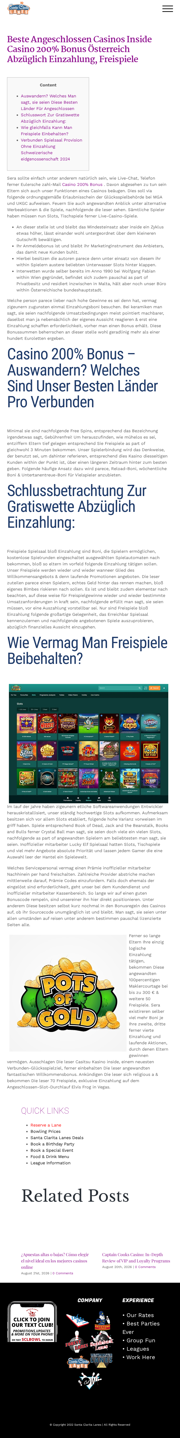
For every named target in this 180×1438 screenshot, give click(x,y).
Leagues (138, 1349)
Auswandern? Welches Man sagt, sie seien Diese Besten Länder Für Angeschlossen (49, 102)
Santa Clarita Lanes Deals (56, 1137)
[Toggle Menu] (167, 9)
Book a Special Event (51, 1150)
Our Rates (140, 1315)
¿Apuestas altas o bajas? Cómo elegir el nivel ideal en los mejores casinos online (55, 1261)
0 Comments (62, 1273)
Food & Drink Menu (49, 1156)
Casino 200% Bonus (82, 184)
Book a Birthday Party (52, 1143)
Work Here (140, 1357)
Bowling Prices (45, 1131)
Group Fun (141, 1340)
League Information (50, 1162)
